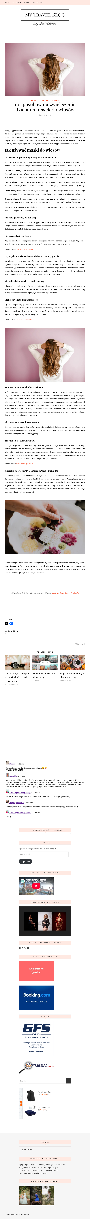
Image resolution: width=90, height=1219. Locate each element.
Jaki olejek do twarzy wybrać (26, 249)
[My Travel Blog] (45, 17)
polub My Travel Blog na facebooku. (65, 593)
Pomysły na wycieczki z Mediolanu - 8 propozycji (38, 1167)
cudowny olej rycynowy (24, 464)
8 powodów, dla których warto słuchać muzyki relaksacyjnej (17, 677)
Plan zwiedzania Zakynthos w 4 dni (33, 1173)
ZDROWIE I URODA (50, 100)
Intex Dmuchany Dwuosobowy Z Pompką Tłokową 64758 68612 (45, 1107)
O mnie (27, 2)
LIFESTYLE (36, 100)
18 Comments (80, 644)
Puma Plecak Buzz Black (45, 1092)
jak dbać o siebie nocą (24, 319)
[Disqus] (45, 725)
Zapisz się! (25, 861)
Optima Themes (23, 1214)
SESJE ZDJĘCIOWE (37, 2)
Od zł (43, 1094)
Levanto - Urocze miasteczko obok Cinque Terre (38, 1170)
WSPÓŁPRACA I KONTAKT (14, 2)
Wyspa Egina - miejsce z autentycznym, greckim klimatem (42, 1164)
